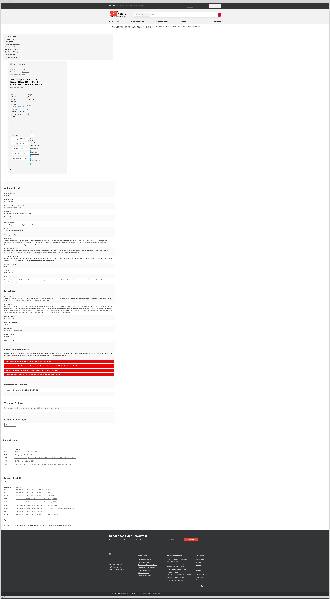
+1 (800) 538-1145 (115, 567)
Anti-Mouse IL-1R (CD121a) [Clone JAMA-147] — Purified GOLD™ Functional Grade (45, 508)
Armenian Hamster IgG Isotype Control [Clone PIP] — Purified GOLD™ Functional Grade (45, 458)
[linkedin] (115, 561)
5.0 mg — (19, 144)
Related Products (10, 54)
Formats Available (11, 57)
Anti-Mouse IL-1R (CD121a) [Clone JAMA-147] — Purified (34, 489)
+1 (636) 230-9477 (115, 565)
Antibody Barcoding (172, 572)
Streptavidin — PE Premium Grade (25, 452)
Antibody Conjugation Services (176, 566)
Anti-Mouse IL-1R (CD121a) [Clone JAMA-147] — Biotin (34, 493)
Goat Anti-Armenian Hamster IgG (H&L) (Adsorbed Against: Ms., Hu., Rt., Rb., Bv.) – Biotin (43, 464)
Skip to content (6, 2)
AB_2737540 (13, 276)
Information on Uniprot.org (13, 330)
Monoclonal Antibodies (144, 570)
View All (21, 106)
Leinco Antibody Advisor (13, 44)
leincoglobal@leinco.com (135, 5)
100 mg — (19, 158)
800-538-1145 (120, 5)
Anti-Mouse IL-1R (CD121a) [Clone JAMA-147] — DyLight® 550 (36, 499)
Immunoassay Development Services (177, 564)
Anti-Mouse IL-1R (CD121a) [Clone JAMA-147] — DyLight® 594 (36, 502)
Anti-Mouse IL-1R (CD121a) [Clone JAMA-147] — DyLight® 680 (36, 505)
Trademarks (199, 577)
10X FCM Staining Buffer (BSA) (24, 461)
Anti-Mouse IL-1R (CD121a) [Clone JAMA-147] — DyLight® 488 (36, 496)
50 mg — (19, 153)
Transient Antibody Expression (175, 577)
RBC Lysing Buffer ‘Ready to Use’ (25, 455)
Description (9, 42)
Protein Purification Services (175, 580)
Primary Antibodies (143, 573)
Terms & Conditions (201, 574)
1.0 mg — (20, 139)
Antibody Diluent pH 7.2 (14, 207)
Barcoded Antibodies (144, 562)
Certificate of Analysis (12, 52)
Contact (198, 562)
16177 (6, 324)
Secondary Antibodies (144, 575)
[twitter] (112, 561)
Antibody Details (10, 36)
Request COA (10, 425)
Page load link (5, 597)
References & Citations (12, 47)
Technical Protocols (11, 49)
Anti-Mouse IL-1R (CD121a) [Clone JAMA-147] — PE (33, 511)
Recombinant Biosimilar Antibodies (147, 565)
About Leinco (200, 559)
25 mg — (19, 148)
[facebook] (109, 561)
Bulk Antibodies (144, 559)
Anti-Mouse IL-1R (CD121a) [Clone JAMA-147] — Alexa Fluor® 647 (37, 514)
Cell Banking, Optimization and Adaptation (179, 574)
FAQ (197, 580)
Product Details (10, 39)
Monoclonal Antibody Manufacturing (177, 569)
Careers (198, 565)
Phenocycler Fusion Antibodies (146, 567)
